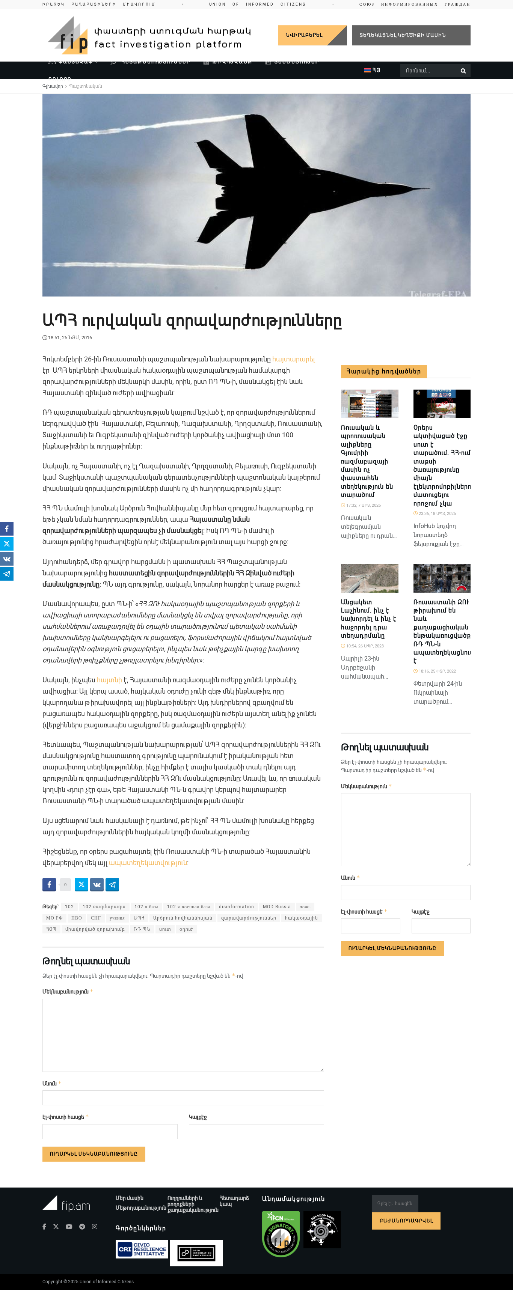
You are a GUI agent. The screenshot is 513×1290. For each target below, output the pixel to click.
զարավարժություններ (248, 918)
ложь (305, 906)
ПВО (76, 918)
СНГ (96, 918)
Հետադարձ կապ (234, 1201)
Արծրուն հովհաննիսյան (183, 918)
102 (69, 906)
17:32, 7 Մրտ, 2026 (363, 505)
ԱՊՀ (139, 918)
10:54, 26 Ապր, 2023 (364, 646)
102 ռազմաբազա (104, 906)
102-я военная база (188, 906)
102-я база (146, 906)
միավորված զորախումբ (95, 929)
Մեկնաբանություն (68, 991)
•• (256, 4)
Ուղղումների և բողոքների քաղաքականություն (193, 1204)
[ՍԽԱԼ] (461, 588)
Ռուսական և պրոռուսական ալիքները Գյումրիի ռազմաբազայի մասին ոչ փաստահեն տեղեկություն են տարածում (367, 461)
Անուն (52, 1083)
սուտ (165, 929)
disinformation (236, 906)
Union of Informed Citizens (107, 1281)
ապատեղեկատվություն (148, 863)
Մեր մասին (129, 1198)
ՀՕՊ (51, 929)
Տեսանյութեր (297, 62)
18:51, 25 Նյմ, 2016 (70, 337)
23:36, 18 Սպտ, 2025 (437, 513)
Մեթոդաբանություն (141, 1208)
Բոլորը (60, 79)
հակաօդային (301, 918)
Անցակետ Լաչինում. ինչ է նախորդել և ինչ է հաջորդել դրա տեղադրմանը (369, 619)
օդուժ (186, 929)
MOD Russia (277, 906)
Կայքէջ (198, 1117)
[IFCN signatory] (281, 1234)
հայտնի (109, 680)
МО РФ (54, 918)
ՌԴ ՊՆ (142, 929)
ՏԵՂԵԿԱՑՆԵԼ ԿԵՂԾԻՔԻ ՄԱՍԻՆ (403, 35)
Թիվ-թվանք (232, 62)
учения (117, 918)
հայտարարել (293, 359)
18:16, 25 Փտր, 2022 (437, 671)
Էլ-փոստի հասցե (65, 1116)
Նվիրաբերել (304, 35)
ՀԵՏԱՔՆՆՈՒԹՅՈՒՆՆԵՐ (155, 62)
